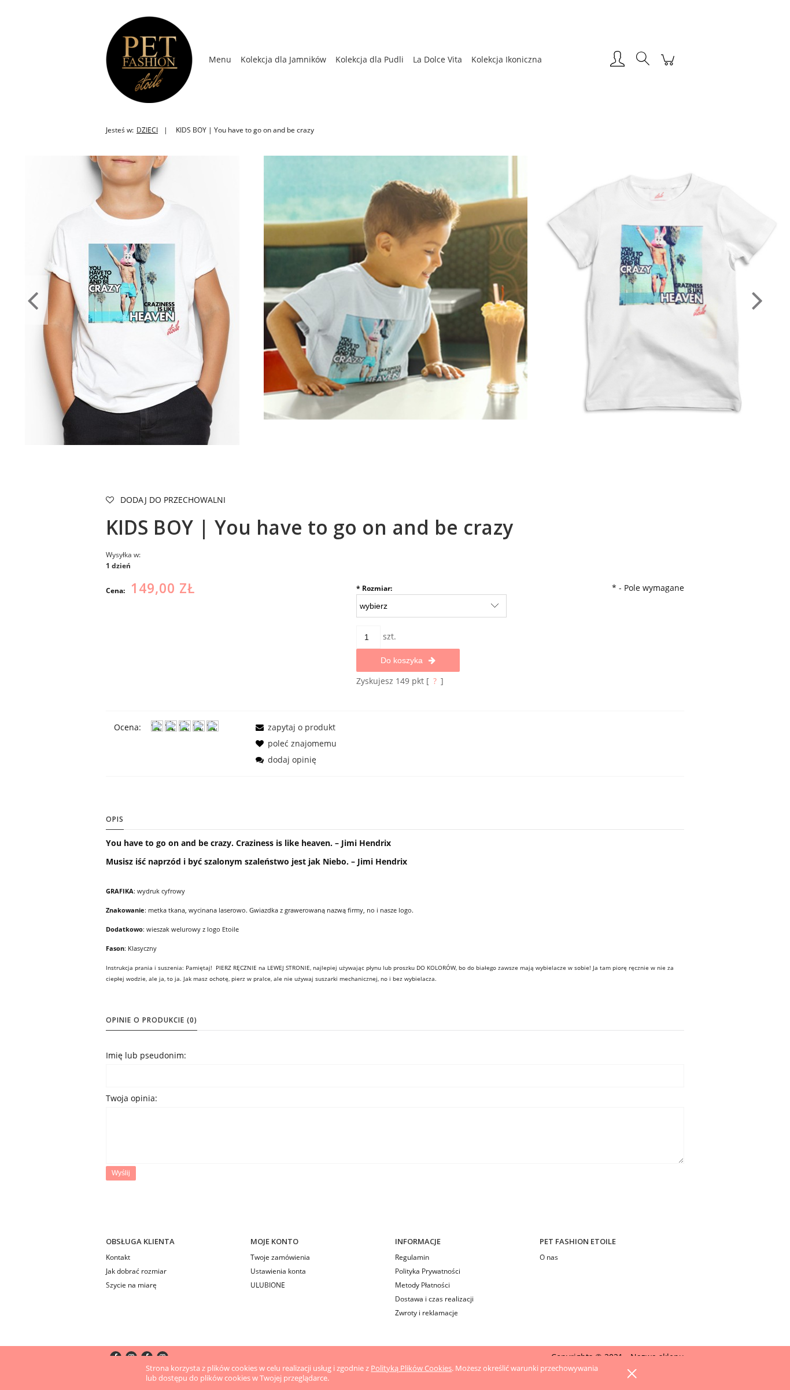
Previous (32, 300)
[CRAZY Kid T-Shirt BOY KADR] (132, 299)
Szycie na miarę (131, 1285)
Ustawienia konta (278, 1271)
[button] (293, 727)
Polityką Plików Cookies (411, 1368)
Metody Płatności (422, 1285)
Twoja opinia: (131, 1098)
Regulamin (412, 1257)
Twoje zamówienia (280, 1257)
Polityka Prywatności (427, 1271)
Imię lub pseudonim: (146, 1055)
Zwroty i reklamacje (426, 1313)
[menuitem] (220, 59)
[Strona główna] (155, 59)
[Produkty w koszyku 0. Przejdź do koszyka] (667, 65)
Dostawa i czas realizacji (434, 1299)
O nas (549, 1257)
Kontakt (118, 1257)
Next (757, 300)
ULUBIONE (267, 1285)
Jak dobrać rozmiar (136, 1271)
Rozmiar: (374, 588)
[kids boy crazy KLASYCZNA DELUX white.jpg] (395, 286)
